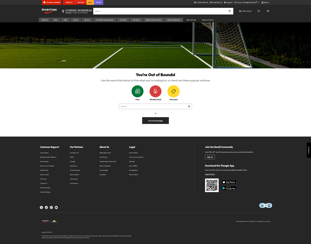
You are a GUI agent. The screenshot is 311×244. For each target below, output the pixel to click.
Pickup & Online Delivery (48, 157)
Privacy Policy (133, 153)
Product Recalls (45, 188)
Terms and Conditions (136, 157)
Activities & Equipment (104, 20)
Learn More (210, 174)
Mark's (72, 157)
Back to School (208, 20)
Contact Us (43, 183)
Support (229, 2)
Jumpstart (102, 174)
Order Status (247, 11)
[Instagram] (51, 207)
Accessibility (133, 166)
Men (55, 20)
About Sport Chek (105, 153)
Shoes (75, 20)
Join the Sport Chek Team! (108, 161)
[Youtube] (56, 207)
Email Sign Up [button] (217, 2)
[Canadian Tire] (69, 2)
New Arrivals (191, 20)
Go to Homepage (155, 120)
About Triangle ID (105, 166)
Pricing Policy (133, 170)
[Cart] (268, 11)
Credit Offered (202, 2)
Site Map (132, 161)
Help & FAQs (44, 170)
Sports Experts (74, 174)
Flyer (137, 99)
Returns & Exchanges (47, 166)
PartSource (73, 166)
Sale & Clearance (173, 20)
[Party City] (98, 2)
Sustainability (103, 170)
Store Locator (44, 174)
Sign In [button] (266, 2)
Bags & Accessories (153, 20)
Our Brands (103, 157)
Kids (65, 20)
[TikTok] (46, 207)
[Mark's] (90, 2)
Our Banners (74, 183)
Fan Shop (136, 20)
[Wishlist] (259, 11)
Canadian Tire (74, 153)
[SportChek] (80, 2)
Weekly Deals (155, 99)
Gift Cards (43, 179)
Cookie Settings (45, 192)
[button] (229, 11)
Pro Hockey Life (75, 170)
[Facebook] (41, 207)
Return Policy (133, 174)
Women (45, 20)
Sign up (210, 157)
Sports (87, 20)
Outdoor (123, 20)
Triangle (72, 161)
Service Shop (44, 161)
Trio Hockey (74, 179)
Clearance (173, 99)
